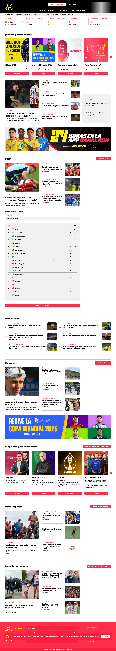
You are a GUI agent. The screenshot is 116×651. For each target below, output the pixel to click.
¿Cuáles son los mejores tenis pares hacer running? (20, 546)
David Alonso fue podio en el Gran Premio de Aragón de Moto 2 (51, 546)
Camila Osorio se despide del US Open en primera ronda (52, 530)
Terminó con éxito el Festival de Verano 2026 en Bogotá (19, 606)
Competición (8, 215)
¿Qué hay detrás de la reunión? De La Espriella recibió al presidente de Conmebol (52, 575)
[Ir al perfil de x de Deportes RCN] (6, 640)
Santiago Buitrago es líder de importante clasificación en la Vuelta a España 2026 (52, 402)
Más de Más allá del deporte (98, 566)
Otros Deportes (63, 11)
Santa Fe (70, 14)
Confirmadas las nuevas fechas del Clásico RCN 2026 (51, 371)
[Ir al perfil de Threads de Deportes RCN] (11, 640)
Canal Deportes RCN (93, 65)
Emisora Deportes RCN (68, 65)
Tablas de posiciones (57, 4)
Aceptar (105, 636)
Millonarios (47, 14)
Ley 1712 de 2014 (91, 642)
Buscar (74, 4)
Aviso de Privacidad (91, 630)
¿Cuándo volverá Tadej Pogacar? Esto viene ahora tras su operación (55, 106)
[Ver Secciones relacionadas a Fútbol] (44, 10)
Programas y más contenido (21, 446)
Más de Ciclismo (102, 363)
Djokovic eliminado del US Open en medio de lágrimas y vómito (52, 515)
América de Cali (37, 14)
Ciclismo (51, 11)
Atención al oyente (91, 627)
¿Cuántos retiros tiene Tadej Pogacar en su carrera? (21, 403)
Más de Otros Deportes (100, 506)
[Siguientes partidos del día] (109, 21)
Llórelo (61, 477)
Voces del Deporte (92, 477)
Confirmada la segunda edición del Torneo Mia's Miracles (50, 605)
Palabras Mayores (39, 477)
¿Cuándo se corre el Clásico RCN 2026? (51, 386)
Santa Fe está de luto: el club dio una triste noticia (51, 589)
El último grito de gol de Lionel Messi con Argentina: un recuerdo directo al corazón (52, 198)
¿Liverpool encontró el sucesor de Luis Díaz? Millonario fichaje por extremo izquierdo (52, 167)
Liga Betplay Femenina (59, 14)
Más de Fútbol (103, 159)
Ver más (17, 74)
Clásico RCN (10, 65)
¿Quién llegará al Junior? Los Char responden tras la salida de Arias (19, 114)
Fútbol (40, 11)
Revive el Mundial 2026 (42, 65)
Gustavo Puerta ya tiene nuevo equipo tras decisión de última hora (52, 183)
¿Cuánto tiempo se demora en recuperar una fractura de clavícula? (21, 199)
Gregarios (9, 477)
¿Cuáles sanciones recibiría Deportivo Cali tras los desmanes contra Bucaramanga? (80, 347)
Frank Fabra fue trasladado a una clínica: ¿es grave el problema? (54, 94)
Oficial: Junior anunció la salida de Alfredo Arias (96, 105)
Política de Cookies (93, 636)
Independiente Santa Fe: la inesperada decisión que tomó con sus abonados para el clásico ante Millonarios (26, 337)
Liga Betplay (27, 14)
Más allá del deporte (78, 11)
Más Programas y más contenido (96, 446)
